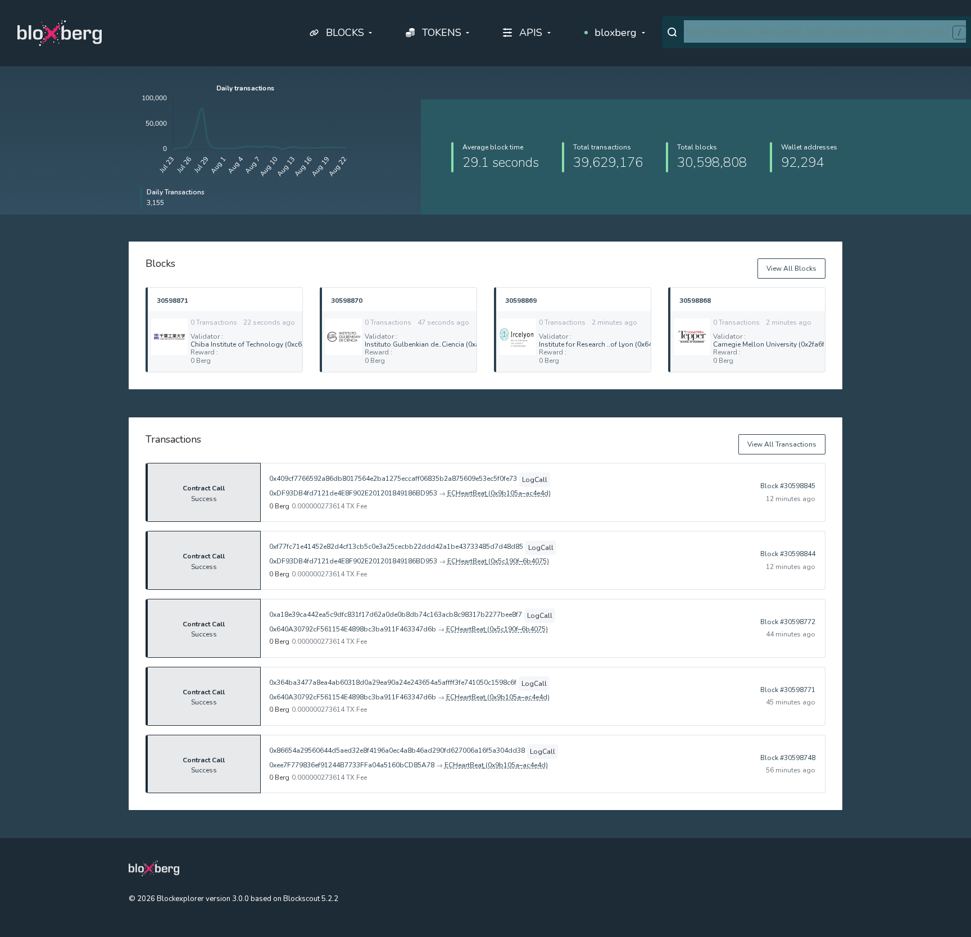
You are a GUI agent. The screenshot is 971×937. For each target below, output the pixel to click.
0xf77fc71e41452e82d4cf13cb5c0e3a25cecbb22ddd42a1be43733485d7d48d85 (396, 546)
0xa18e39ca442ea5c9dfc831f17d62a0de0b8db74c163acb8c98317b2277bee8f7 (395, 614)
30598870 (346, 300)
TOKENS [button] (441, 32)
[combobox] (825, 31)
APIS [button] (530, 32)
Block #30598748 (787, 757)
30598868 (695, 300)
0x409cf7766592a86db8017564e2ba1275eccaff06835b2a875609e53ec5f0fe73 (393, 478)
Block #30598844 (787, 553)
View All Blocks (791, 268)
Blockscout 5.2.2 (310, 899)
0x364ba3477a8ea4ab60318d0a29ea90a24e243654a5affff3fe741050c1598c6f (392, 682)
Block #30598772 (787, 621)
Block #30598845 (787, 485)
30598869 (521, 300)
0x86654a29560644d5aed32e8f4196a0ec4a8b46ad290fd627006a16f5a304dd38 (397, 750)
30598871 (172, 300)
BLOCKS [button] (345, 32)
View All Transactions (781, 444)
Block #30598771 (787, 689)
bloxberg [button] (616, 32)
